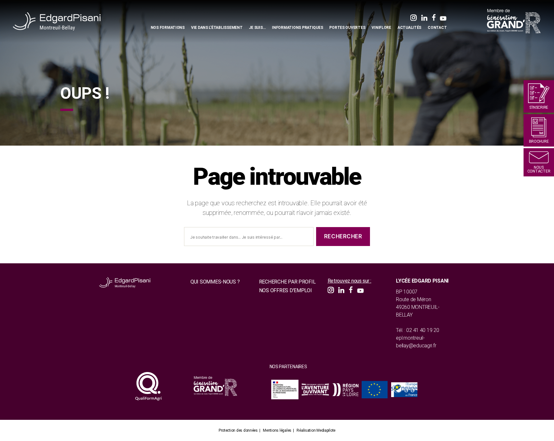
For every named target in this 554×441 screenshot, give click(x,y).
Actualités (409, 27)
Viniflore (381, 27)
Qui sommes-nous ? (214, 282)
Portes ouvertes (347, 27)
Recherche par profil (287, 282)
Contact (437, 27)
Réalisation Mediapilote (316, 430)
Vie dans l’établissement (217, 27)
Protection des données (238, 430)
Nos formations (168, 27)
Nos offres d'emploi (285, 290)
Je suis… (257, 27)
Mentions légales (277, 430)
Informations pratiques (297, 27)
